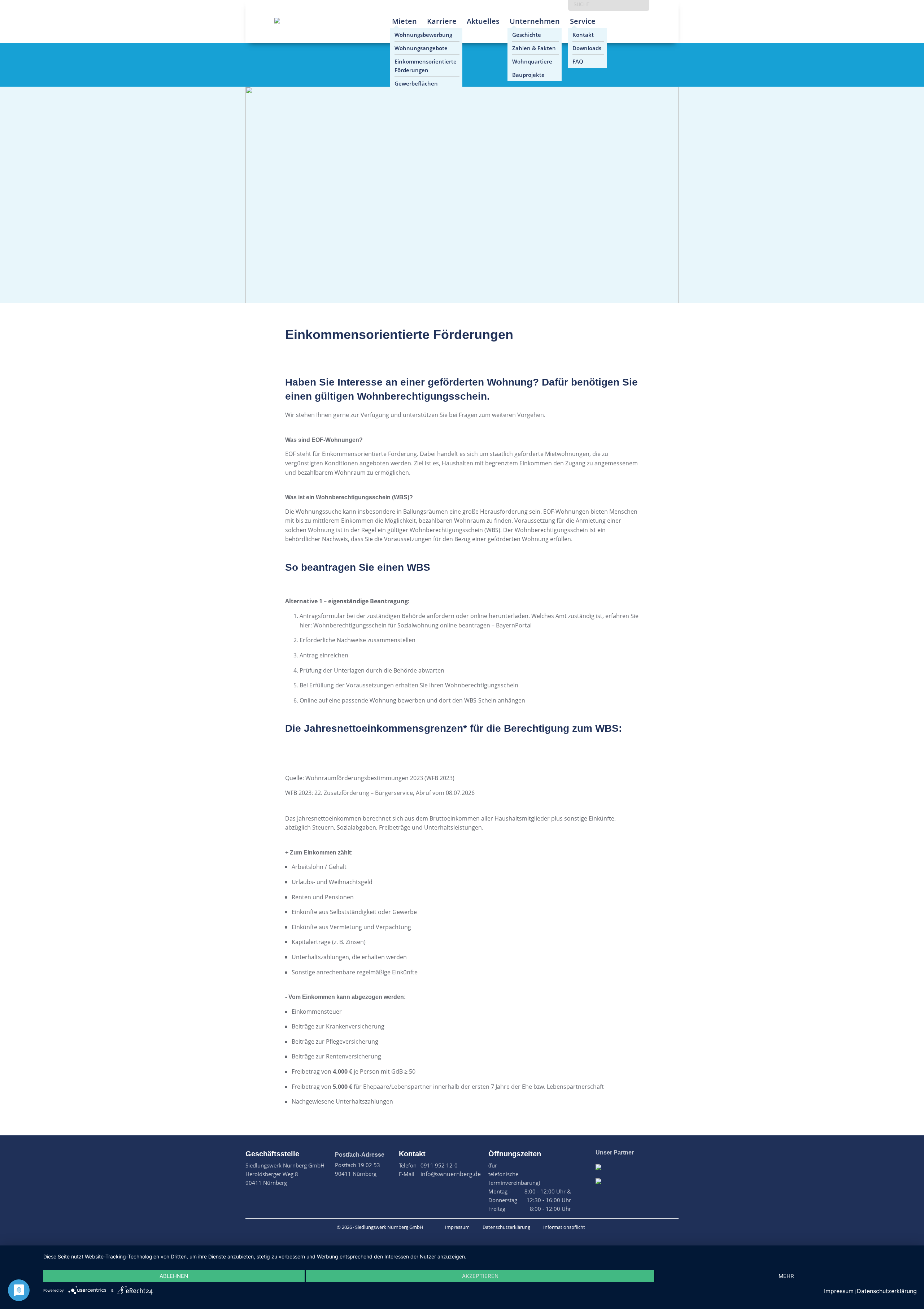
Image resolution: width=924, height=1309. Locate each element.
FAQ (577, 61)
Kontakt (583, 34)
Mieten (404, 21)
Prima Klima (616, 27)
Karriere (442, 21)
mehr (786, 1276)
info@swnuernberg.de (450, 1174)
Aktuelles (483, 21)
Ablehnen (174, 1276)
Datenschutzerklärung (506, 1227)
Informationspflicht (564, 1227)
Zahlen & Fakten (534, 48)
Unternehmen (535, 21)
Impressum (457, 1227)
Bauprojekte (528, 74)
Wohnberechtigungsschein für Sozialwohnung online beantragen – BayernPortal (422, 625)
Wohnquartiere (532, 61)
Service (583, 21)
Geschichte (526, 34)
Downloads (586, 48)
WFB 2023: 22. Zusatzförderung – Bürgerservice (349, 793)
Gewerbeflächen (416, 83)
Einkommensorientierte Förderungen (426, 66)
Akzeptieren (480, 1276)
